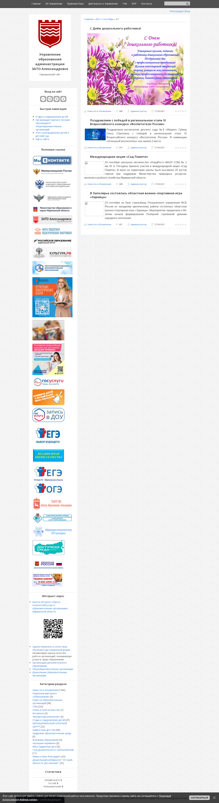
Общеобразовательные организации (52, 669)
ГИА (35, 706)
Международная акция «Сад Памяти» (119, 157)
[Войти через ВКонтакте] (50, 99)
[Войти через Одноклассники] (63, 99)
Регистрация (176, 11)
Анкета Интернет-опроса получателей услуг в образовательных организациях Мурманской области (50, 606)
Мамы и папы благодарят (47, 756)
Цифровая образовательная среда (52, 733)
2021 (98, 19)
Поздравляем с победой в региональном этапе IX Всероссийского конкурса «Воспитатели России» (128, 122)
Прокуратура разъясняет (46, 716)
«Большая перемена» (44, 743)
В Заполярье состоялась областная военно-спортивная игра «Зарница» (136, 195)
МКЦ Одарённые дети (45, 746)
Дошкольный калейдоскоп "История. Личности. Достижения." (53, 761)
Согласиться (199, 797)
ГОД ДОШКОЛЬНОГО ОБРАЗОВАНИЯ (53, 749)
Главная (88, 19)
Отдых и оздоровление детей (49, 719)
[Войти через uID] (43, 99)
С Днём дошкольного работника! (115, 28)
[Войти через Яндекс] (57, 99)
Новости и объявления (99, 111)
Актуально (38, 713)
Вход (187, 11)
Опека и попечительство (46, 709)
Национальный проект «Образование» (45, 695)
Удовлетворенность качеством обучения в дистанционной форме (51, 648)
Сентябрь (108, 19)
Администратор (139, 111)
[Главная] (50, 47)
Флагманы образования (46, 739)
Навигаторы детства (44, 729)
